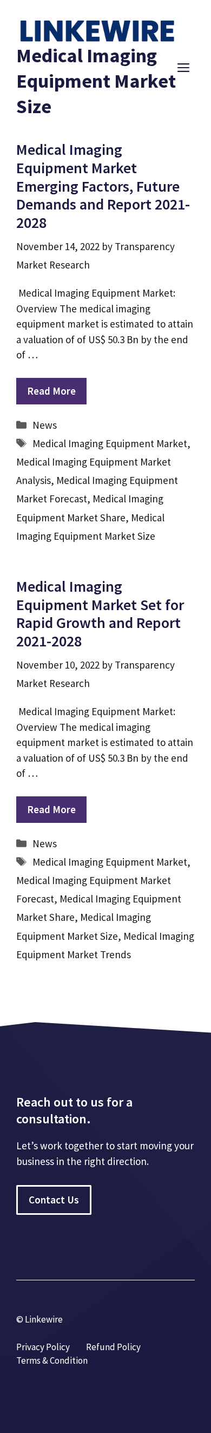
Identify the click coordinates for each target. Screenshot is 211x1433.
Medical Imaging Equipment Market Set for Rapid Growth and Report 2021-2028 (100, 614)
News (44, 424)
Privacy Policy (43, 1347)
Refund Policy (113, 1347)
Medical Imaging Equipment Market (109, 443)
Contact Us (54, 1199)
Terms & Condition (52, 1360)
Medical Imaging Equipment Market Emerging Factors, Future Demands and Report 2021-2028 (103, 186)
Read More (51, 390)
